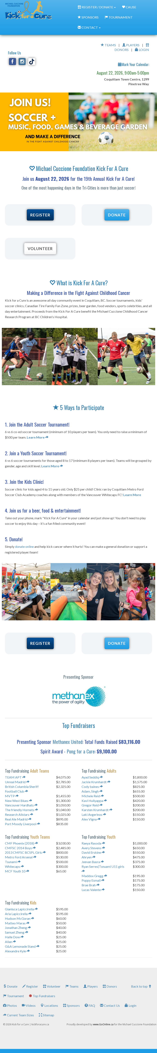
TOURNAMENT (120, 17)
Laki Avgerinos (92, 814)
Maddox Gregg (93, 876)
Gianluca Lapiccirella (20, 909)
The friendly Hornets (20, 810)
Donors (111, 986)
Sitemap (48, 1015)
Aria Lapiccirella (16, 914)
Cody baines (91, 786)
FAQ (91, 1005)
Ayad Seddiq (91, 777)
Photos (11, 1005)
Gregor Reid (90, 805)
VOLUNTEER (40, 248)
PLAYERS (132, 45)
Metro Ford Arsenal (19, 857)
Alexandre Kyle (16, 951)
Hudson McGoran (18, 918)
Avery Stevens (92, 848)
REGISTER (40, 215)
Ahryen (87, 857)
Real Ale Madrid (16, 819)
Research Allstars (17, 814)
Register (32, 986)
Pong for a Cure (81, 751)
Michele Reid (91, 796)
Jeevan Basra (91, 862)
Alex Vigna (89, 819)
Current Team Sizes (20, 1015)
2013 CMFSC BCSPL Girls (24, 852)
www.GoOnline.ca (103, 1024)
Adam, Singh (90, 791)
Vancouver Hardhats (19, 805)
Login (132, 1005)
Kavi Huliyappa (93, 801)
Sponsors (73, 1005)
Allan (9, 942)
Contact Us (111, 1005)
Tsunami (11, 862)
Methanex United (67, 741)
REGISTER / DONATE (97, 7)
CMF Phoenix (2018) (20, 843)
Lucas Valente (91, 890)
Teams (73, 986)
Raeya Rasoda (92, 843)
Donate (11, 986)
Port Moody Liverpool (21, 824)
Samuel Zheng (15, 932)
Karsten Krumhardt (95, 810)
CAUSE (130, 7)
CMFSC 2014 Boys (19, 848)
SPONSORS (90, 17)
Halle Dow (12, 937)
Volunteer (53, 986)
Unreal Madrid (15, 782)
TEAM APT (13, 777)
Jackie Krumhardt (94, 782)
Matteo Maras (15, 923)
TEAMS (110, 45)
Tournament (15, 996)
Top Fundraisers (43, 996)
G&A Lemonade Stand (20, 946)
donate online (24, 546)
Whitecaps (13, 866)
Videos (30, 1005)
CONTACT (90, 27)
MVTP (10, 796)
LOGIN (143, 50)
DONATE (117, 215)
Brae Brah (89, 885)
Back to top (139, 986)
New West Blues (17, 801)
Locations (51, 1005)
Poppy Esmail (91, 880)
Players (92, 986)
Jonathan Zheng (16, 928)
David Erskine (92, 852)
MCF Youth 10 (15, 871)
